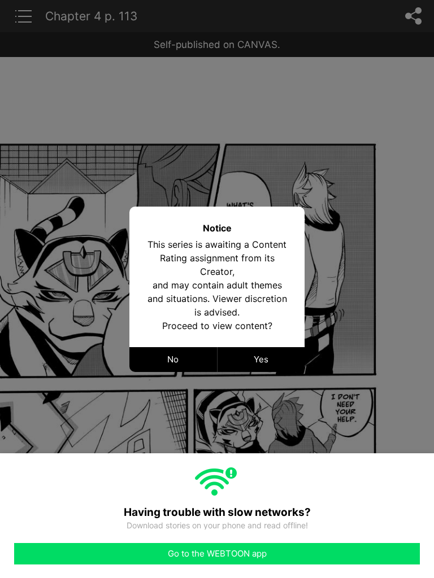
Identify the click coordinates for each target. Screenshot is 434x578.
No (173, 359)
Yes (261, 359)
